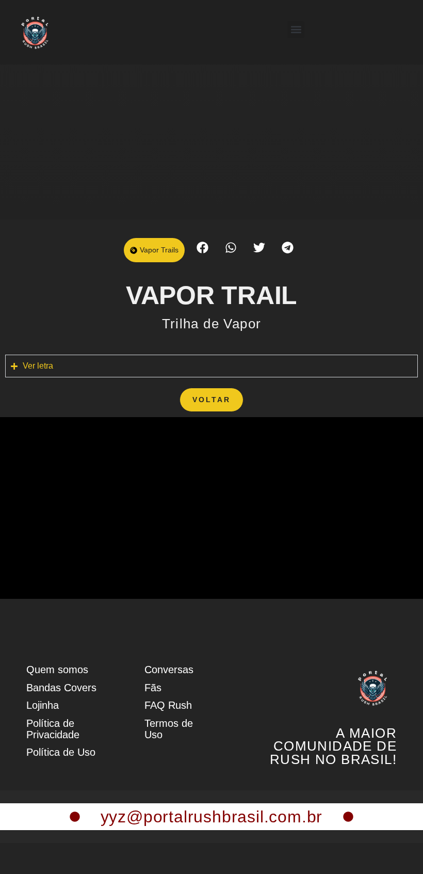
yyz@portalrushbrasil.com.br (212, 816)
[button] (295, 29)
